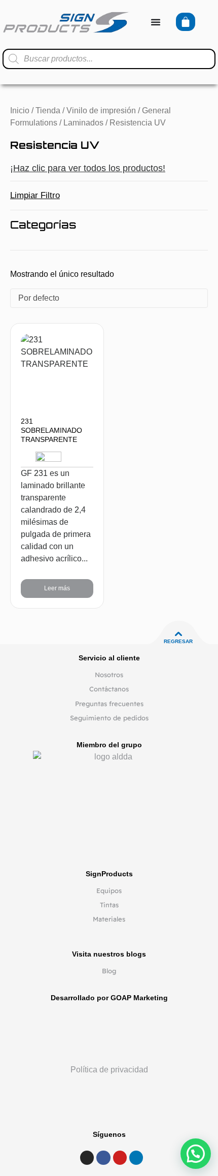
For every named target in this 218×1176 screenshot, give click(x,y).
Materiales (109, 919)
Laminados (83, 122)
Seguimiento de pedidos (109, 718)
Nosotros (109, 675)
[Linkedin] (136, 1157)
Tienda (47, 110)
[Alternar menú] (156, 22)
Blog (109, 971)
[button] (195, 1153)
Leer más (57, 588)
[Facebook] (103, 1157)
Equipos (109, 890)
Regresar (178, 641)
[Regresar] (178, 634)
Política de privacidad (109, 1069)
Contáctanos (109, 689)
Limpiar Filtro (35, 195)
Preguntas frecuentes (109, 704)
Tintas (109, 905)
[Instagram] (87, 1157)
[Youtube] (120, 1157)
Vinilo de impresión (101, 110)
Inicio (19, 110)
